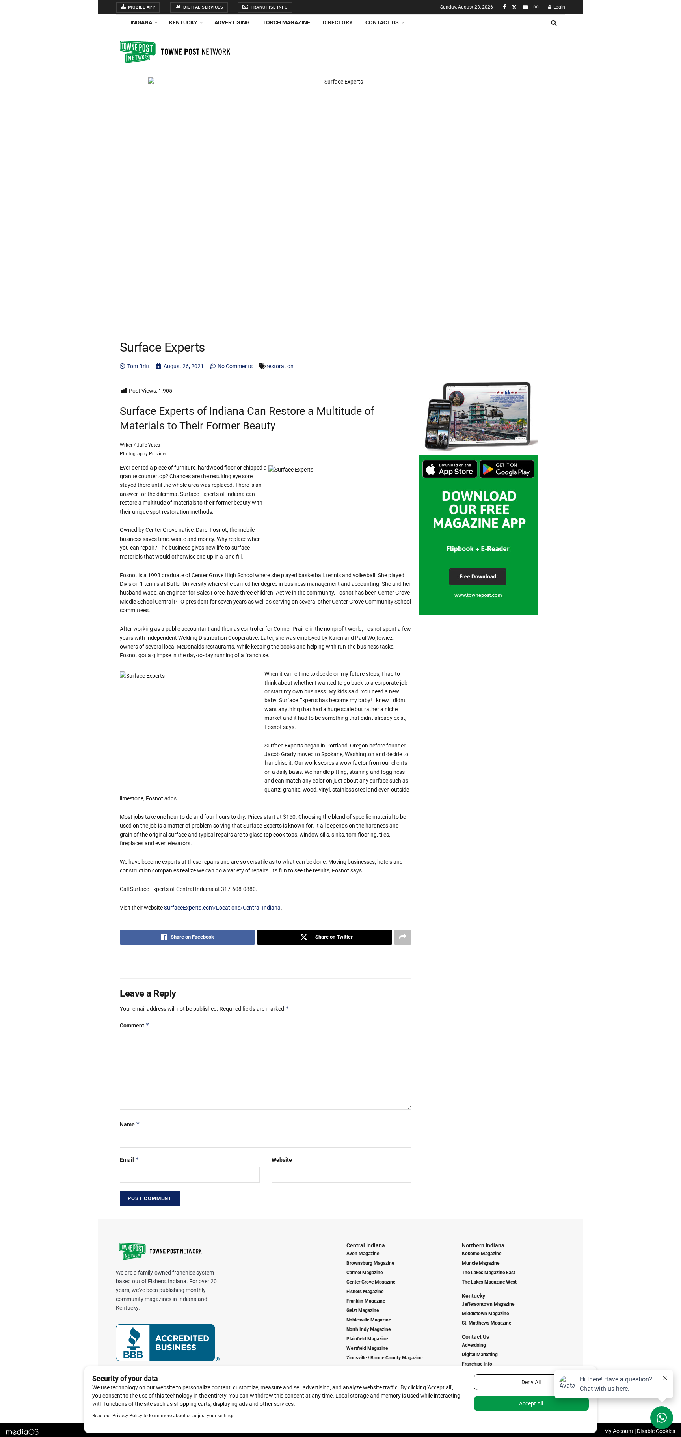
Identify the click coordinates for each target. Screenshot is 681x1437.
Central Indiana (365, 1245)
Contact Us (382, 22)
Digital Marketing (480, 1354)
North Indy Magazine (368, 1329)
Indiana (141, 22)
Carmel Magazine (364, 1272)
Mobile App (141, 7)
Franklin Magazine (365, 1301)
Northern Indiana (483, 1245)
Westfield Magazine (367, 1348)
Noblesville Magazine (368, 1320)
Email (129, 1159)
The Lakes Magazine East (488, 1272)
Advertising (232, 22)
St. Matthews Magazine (486, 1323)
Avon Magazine (362, 1253)
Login (558, 7)
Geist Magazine (362, 1310)
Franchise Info (268, 7)
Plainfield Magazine (367, 1339)
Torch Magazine (286, 22)
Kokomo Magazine (481, 1253)
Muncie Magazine (480, 1263)
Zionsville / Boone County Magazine (384, 1358)
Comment (134, 1025)
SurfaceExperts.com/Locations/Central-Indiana (222, 907)
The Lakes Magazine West (489, 1282)
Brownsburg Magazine (370, 1263)
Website (282, 1160)
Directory (338, 22)
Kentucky (183, 22)
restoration (280, 366)
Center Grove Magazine (370, 1282)
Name (130, 1124)
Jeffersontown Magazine (488, 1304)
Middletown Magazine (485, 1313)
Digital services (202, 7)
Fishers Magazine (364, 1291)
